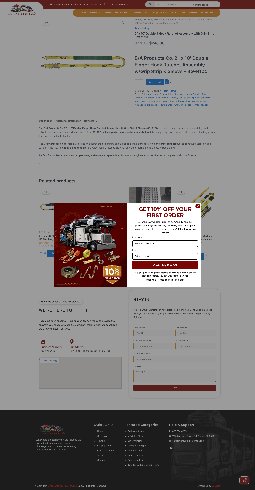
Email (134, 250)
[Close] (197, 206)
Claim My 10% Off (165, 265)
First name (137, 237)
